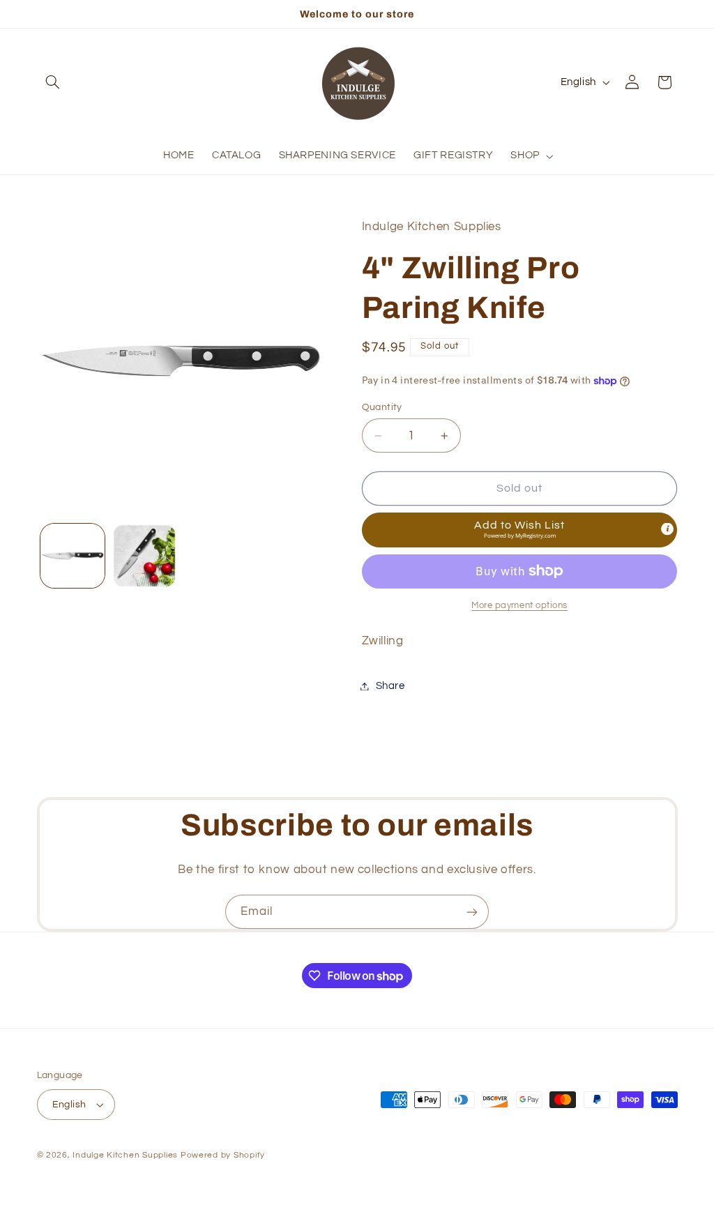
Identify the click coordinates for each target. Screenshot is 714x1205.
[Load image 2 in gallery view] (144, 556)
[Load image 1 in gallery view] (72, 556)
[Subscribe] (472, 912)
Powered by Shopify (223, 1155)
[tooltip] (667, 528)
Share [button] (390, 686)
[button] (53, 82)
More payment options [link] (519, 605)
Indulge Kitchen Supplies (125, 1155)
